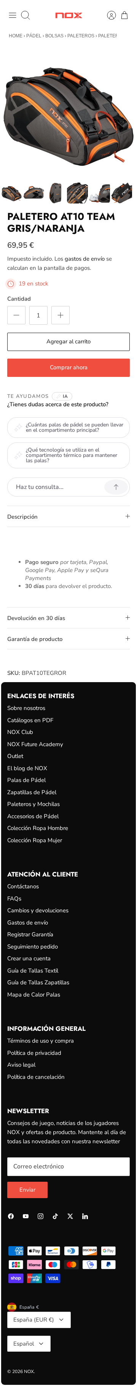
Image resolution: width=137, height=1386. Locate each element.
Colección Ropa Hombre (37, 828)
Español (23, 1344)
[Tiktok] (55, 1216)
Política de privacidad (34, 1053)
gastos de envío (85, 259)
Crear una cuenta (29, 958)
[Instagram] (40, 1216)
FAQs (14, 898)
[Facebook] (10, 1216)
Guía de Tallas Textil (32, 970)
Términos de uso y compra (40, 1041)
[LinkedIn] (85, 1216)
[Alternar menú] (12, 15)
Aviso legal (21, 1065)
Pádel (33, 35)
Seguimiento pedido (32, 946)
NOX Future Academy (35, 744)
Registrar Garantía (30, 934)
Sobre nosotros (26, 708)
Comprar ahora (69, 367)
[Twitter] (70, 1216)
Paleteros (80, 35)
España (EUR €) (33, 1320)
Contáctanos (23, 886)
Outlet (15, 756)
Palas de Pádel (26, 780)
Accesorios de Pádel (33, 816)
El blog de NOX (27, 768)
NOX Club (20, 732)
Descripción (22, 517)
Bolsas (54, 35)
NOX (29, 1371)
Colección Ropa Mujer (34, 840)
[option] (68, 112)
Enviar (27, 1190)
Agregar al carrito (68, 341)
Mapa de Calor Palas (33, 994)
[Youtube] (25, 1216)
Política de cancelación (36, 1077)
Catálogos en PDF (30, 720)
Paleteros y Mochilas (33, 804)
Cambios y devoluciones (37, 910)
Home (15, 35)
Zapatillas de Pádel (31, 792)
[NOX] (69, 15)
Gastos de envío (27, 922)
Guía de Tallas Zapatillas (38, 982)
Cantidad (19, 299)
